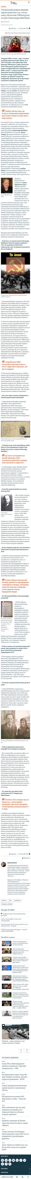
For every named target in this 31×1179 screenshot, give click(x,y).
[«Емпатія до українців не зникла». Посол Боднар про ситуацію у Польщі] (6, 943)
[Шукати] (28, 1177)
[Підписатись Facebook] (2, 1160)
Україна (3, 7)
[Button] (12, 28)
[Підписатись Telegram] (24, 1160)
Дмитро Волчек (5, 21)
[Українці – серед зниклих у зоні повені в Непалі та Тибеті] (15, 1031)
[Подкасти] (22, 1177)
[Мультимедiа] (17, 1177)
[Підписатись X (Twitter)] (9, 1160)
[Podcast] (6, 1163)
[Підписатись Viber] (20, 1160)
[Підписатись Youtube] (13, 1160)
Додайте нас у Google (7, 1177)
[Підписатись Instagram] (17, 1160)
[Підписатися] (9, 1163)
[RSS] (2, 1163)
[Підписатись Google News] (6, 1160)
